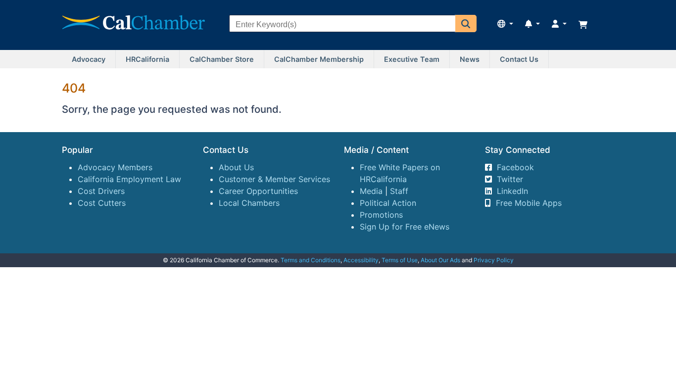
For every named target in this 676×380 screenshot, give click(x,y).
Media (371, 191)
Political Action (388, 203)
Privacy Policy (494, 260)
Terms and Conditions (310, 260)
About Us (236, 167)
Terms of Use (400, 260)
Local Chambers (249, 203)
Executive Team (411, 59)
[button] (466, 23)
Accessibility (361, 260)
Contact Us (519, 59)
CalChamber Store (222, 59)
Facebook (515, 167)
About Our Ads (440, 260)
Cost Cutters (102, 203)
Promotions (381, 215)
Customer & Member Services (274, 179)
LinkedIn (512, 191)
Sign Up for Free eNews (404, 227)
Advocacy (88, 59)
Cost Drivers (101, 191)
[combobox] (342, 24)
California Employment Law (129, 179)
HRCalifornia (147, 59)
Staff (399, 191)
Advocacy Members (115, 167)
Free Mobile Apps (529, 203)
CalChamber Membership (319, 59)
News (470, 59)
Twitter (510, 179)
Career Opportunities (258, 191)
